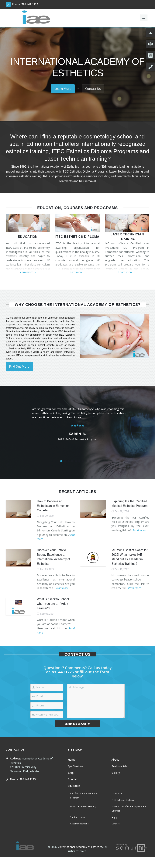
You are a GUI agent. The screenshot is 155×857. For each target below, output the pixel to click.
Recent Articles (77, 492)
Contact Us (93, 89)
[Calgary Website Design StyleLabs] (131, 847)
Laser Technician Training (127, 237)
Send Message (75, 723)
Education (28, 236)
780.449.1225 (29, 4)
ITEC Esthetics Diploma (77, 236)
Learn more (26, 272)
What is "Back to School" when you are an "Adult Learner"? (53, 604)
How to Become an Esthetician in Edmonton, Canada (53, 506)
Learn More (62, 89)
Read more (139, 530)
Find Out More (19, 366)
